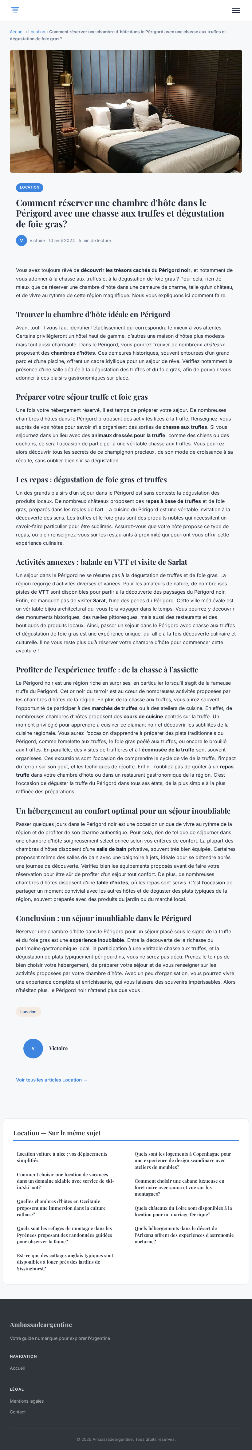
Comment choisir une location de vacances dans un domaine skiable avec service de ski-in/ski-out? (65, 1181)
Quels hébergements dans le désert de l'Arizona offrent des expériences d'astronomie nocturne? (184, 1235)
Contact (18, 1411)
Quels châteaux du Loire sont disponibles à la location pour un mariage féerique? (183, 1211)
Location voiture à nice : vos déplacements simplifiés (62, 1157)
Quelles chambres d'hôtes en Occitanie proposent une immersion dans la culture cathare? (61, 1207)
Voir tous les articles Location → (52, 1080)
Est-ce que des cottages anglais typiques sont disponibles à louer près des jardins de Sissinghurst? (65, 1262)
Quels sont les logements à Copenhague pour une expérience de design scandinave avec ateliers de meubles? (183, 1160)
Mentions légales (27, 1401)
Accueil (17, 31)
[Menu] (236, 10)
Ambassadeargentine (41, 1324)
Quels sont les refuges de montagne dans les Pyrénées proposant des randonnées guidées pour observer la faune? (64, 1235)
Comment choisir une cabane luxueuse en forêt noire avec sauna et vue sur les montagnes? (179, 1187)
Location (36, 31)
